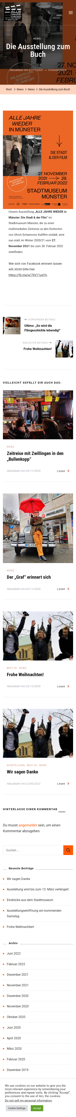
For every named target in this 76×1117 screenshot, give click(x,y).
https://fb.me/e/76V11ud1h (28, 275)
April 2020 (14, 1038)
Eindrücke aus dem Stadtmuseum (30, 900)
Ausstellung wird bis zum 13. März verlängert (38, 889)
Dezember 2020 (17, 996)
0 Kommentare (57, 70)
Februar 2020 (16, 1059)
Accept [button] (37, 1108)
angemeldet (28, 825)
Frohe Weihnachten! (25, 674)
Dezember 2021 (17, 974)
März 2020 (14, 1048)
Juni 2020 (14, 1027)
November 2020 (18, 1006)
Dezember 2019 (17, 1070)
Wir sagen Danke (22, 772)
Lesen (61, 471)
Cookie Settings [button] (17, 1108)
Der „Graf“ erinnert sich (29, 577)
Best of (12, 668)
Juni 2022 (14, 953)
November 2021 (18, 985)
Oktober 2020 (16, 1017)
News (37, 38)
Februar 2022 (16, 964)
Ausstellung (16, 765)
